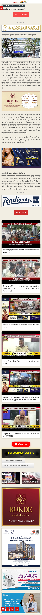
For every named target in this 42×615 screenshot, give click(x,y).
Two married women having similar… (18, 465)
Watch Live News (21, 14)
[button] (21, 237)
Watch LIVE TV (21, 212)
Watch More (22, 444)
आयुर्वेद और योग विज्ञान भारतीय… (13, 460)
